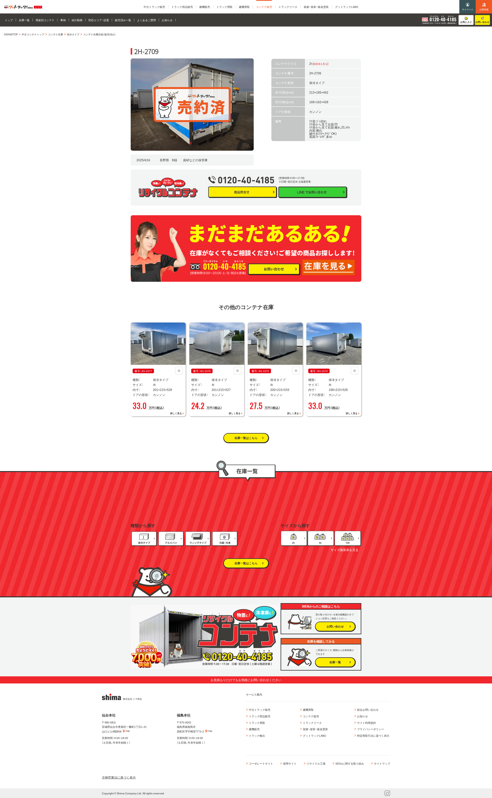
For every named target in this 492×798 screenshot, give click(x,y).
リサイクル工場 (316, 763)
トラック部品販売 (259, 716)
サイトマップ (382, 763)
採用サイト (290, 763)
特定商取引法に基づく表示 (373, 735)
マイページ (467, 9)
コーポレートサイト (261, 763)
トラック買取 (257, 723)
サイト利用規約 (366, 723)
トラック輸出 (257, 735)
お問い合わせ (482, 22)
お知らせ (362, 716)
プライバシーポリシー (370, 729)
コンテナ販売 (311, 716)
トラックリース (312, 723)
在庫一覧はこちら (246, 438)
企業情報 (484, 9)
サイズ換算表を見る (344, 549)
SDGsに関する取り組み (349, 763)
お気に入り (466, 22)
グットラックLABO (314, 735)
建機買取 (308, 710)
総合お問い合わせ (368, 710)
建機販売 (254, 729)
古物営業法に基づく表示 (119, 777)
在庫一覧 (335, 662)
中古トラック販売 (259, 710)
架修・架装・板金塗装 (315, 729)
